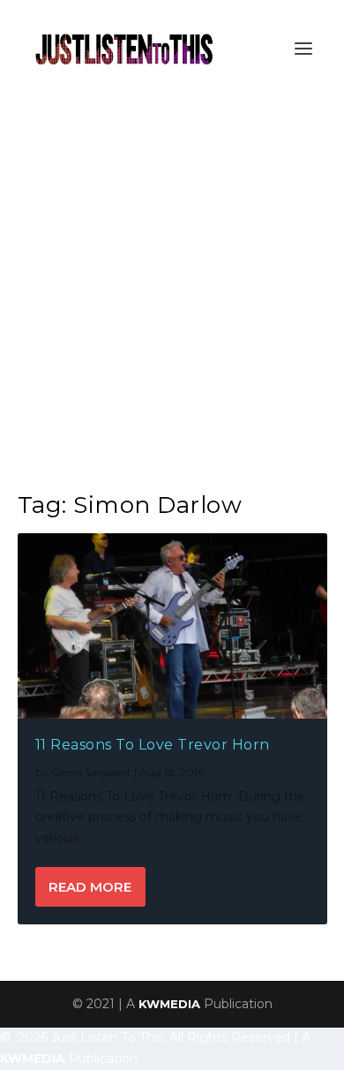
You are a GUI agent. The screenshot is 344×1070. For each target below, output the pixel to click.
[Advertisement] (172, 278)
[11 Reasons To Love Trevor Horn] (172, 626)
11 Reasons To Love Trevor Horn (152, 744)
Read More (90, 886)
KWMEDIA (169, 1004)
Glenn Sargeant (91, 772)
